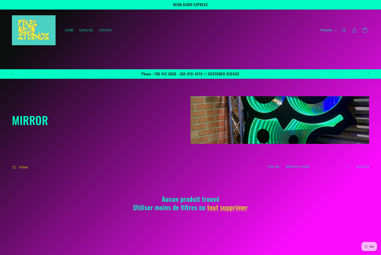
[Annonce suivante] (368, 74)
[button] (344, 30)
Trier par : (274, 166)
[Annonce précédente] (12, 74)
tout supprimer (227, 207)
